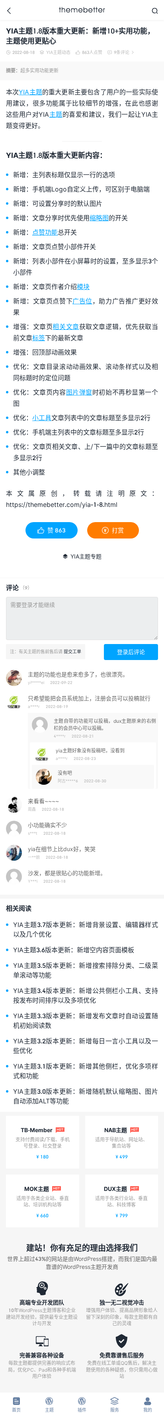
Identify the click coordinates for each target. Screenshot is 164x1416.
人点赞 (89, 52)
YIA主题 (30, 92)
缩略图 (99, 217)
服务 (114, 1404)
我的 (147, 1404)
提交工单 (72, 651)
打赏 (113, 530)
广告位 (82, 301)
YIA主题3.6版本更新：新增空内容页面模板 (73, 949)
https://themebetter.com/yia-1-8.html (61, 504)
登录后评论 (131, 651)
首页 (16, 1404)
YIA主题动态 (55, 52)
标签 (38, 337)
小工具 (41, 417)
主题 (55, 114)
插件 (82, 1404)
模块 (83, 286)
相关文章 (66, 326)
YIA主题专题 (82, 556)
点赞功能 (45, 232)
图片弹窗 (79, 392)
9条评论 (120, 52)
